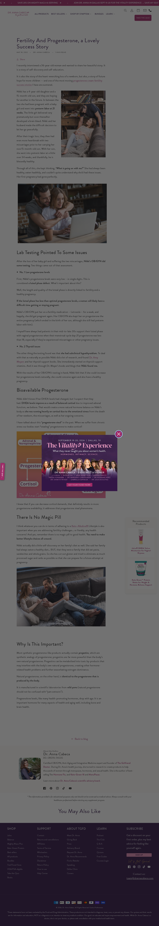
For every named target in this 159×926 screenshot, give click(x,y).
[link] (79, 463)
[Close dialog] (118, 434)
